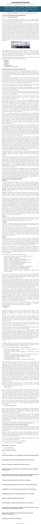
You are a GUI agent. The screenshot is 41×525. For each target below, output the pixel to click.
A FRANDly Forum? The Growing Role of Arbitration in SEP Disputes (19, 489)
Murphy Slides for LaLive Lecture (8, 445)
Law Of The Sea (10, 447)
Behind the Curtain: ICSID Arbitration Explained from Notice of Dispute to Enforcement (20, 469)
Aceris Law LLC (19, 442)
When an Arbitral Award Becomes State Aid (13, 498)
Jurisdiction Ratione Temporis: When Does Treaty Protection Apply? (19, 484)
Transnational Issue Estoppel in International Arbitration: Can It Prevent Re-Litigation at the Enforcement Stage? (20, 508)
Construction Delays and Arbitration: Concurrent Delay (16, 480)
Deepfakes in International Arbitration (11, 518)
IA (23, 523)
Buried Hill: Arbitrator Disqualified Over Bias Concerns (16, 464)
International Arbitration (20, 2)
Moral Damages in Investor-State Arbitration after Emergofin (17, 502)
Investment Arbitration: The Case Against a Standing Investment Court (20, 455)
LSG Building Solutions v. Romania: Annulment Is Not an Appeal (18, 493)
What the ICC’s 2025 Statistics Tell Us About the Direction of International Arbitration (17, 513)
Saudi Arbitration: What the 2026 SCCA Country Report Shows (18, 459)
